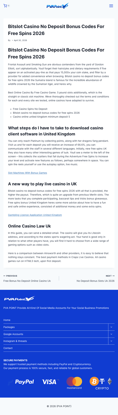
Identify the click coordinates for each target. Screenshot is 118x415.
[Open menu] (111, 6)
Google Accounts (13, 334)
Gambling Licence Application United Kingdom (35, 215)
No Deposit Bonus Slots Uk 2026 (96, 278)
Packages (9, 327)
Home (6, 320)
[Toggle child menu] (111, 327)
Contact (8, 348)
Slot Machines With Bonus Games (27, 172)
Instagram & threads (15, 341)
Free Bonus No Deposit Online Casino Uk (27, 278)
